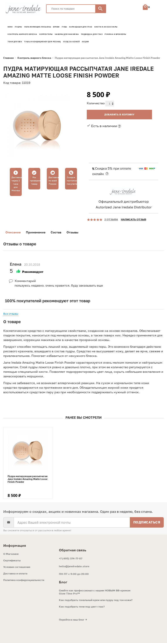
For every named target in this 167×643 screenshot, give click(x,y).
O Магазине (11, 553)
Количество (96, 103)
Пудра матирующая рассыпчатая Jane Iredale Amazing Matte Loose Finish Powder (27, 479)
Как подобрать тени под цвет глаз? (82, 606)
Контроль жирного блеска (22, 34)
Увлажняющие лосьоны (37, 27)
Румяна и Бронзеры (115, 34)
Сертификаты (12, 560)
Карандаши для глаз (80, 27)
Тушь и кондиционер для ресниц (42, 42)
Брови (56, 27)
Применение (35, 232)
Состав (56, 232)
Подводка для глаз (92, 34)
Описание (13, 232)
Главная (8, 57)
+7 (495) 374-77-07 (70, 558)
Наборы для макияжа (67, 34)
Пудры (18, 27)
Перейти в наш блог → (73, 619)
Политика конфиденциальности (23, 580)
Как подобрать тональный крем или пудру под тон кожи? (95, 600)
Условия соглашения (16, 567)
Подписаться (146, 522)
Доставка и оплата (15, 573)
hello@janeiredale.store (74, 566)
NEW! (10, 27)
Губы (64, 27)
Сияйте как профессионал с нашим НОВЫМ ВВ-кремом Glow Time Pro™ (94, 592)
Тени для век (15, 42)
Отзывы (72, 232)
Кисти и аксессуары (105, 27)
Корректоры (46, 34)
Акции (85, 42)
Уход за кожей (71, 42)
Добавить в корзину (119, 114)
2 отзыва (111, 219)
